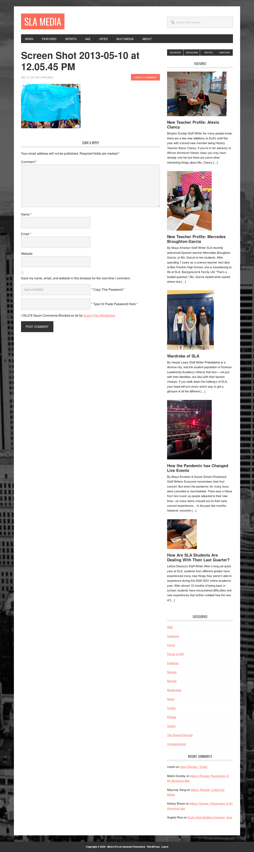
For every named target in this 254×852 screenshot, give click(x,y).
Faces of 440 (175, 654)
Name (26, 214)
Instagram (192, 52)
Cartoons (173, 636)
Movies (172, 672)
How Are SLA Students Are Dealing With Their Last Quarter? (198, 557)
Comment (29, 161)
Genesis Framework (133, 846)
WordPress (153, 846)
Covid (171, 645)
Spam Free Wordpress (99, 315)
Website (27, 253)
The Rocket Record (179, 735)
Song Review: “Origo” (194, 767)
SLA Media (42, 21)
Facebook (175, 52)
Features (173, 663)
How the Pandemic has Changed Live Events (197, 468)
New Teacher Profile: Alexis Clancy (193, 124)
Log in (165, 846)
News (171, 699)
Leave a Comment (145, 77)
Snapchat (224, 52)
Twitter (208, 52)
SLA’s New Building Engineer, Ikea (210, 817)
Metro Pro (112, 846)
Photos (171, 717)
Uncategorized (176, 744)
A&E (170, 627)
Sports (171, 726)
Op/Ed (171, 708)
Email (26, 234)
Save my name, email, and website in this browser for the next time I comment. (75, 278)
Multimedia (174, 690)
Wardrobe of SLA (183, 356)
